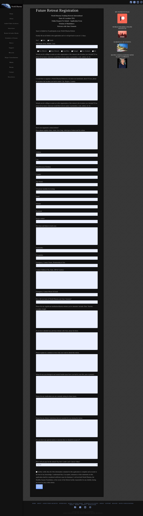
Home (34, 503)
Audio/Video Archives (50, 503)
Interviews (63, 503)
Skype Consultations (126, 503)
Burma (77, 504)
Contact (84, 504)
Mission (115, 503)
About (39, 503)
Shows (102, 503)
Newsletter (92, 504)
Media (72, 504)
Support (108, 503)
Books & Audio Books (75, 503)
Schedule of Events (91, 503)
